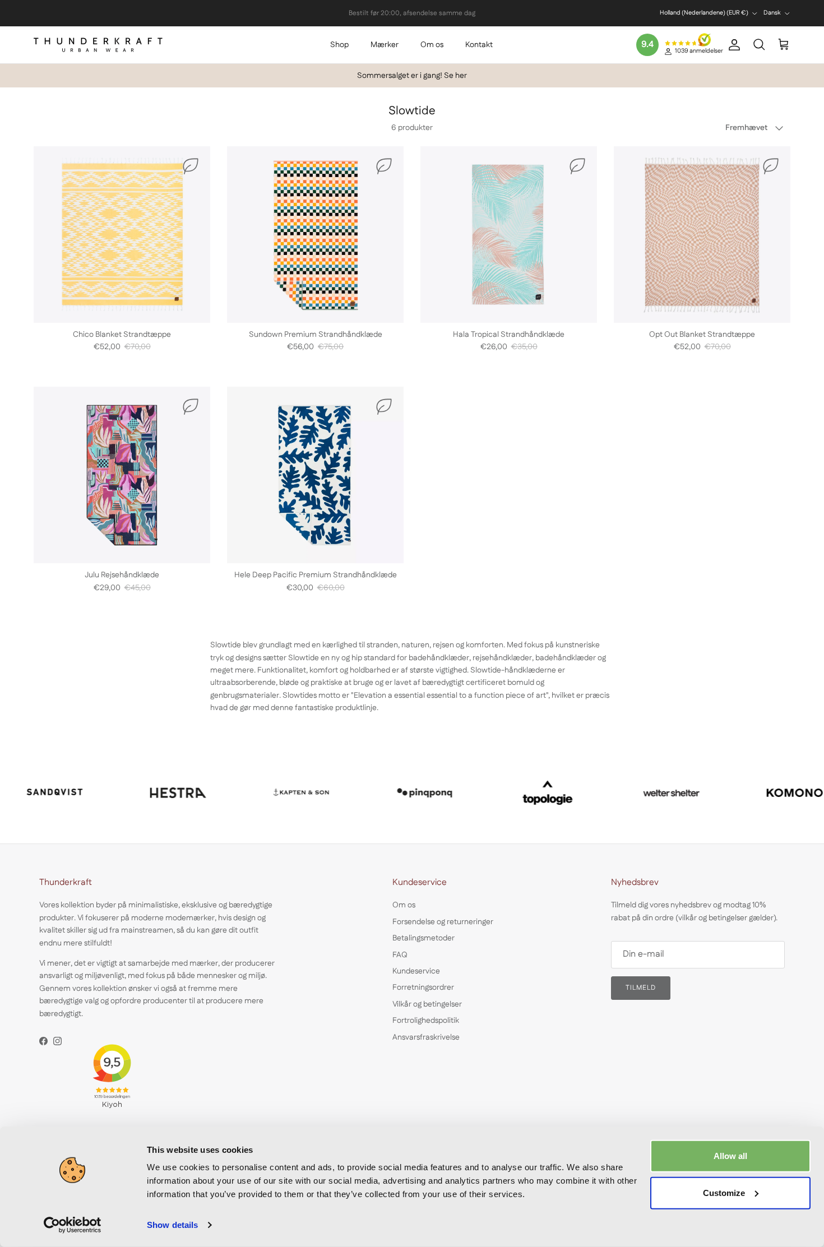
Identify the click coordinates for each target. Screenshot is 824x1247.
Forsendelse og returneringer (442, 922)
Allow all (730, 1156)
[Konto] (732, 45)
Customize (724, 1192)
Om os (431, 44)
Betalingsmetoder (423, 938)
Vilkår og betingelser (427, 1004)
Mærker (385, 44)
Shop (339, 44)
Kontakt (479, 44)
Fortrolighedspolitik (425, 1020)
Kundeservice (416, 971)
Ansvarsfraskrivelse (426, 1037)
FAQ (400, 955)
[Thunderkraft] (98, 45)
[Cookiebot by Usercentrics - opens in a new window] (73, 1225)
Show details (172, 1225)
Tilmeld (641, 988)
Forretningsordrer (423, 987)
